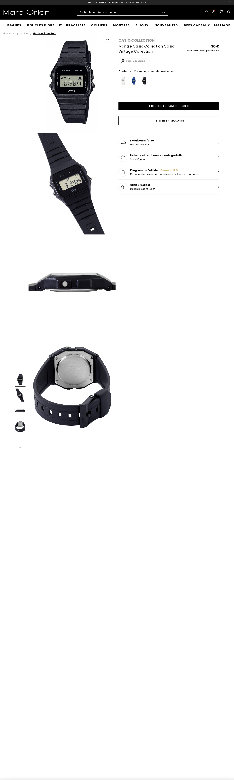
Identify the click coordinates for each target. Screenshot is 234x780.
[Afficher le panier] (227, 12)
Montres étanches (44, 33)
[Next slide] (20, 447)
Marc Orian (9, 33)
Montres (24, 33)
